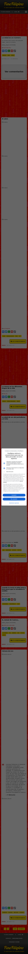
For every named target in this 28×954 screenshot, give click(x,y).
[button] (14, 472)
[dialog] (14, 477)
